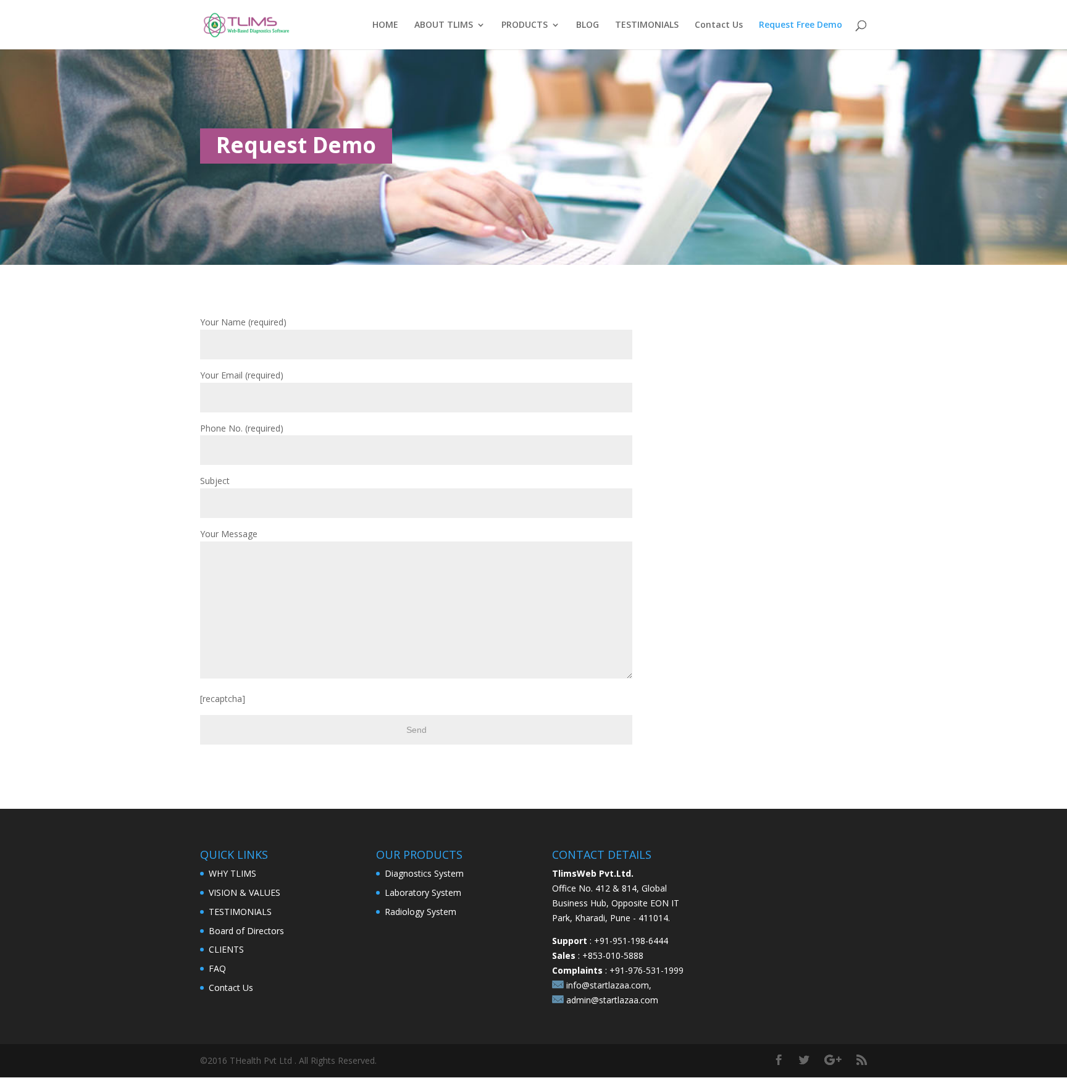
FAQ (217, 968)
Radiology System (420, 911)
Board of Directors (246, 931)
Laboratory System (423, 892)
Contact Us (719, 25)
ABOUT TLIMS (443, 25)
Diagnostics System (424, 873)
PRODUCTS (524, 25)
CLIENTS (226, 949)
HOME (385, 25)
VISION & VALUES (244, 892)
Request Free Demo (800, 25)
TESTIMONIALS (647, 25)
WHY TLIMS (232, 873)
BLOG (587, 25)
